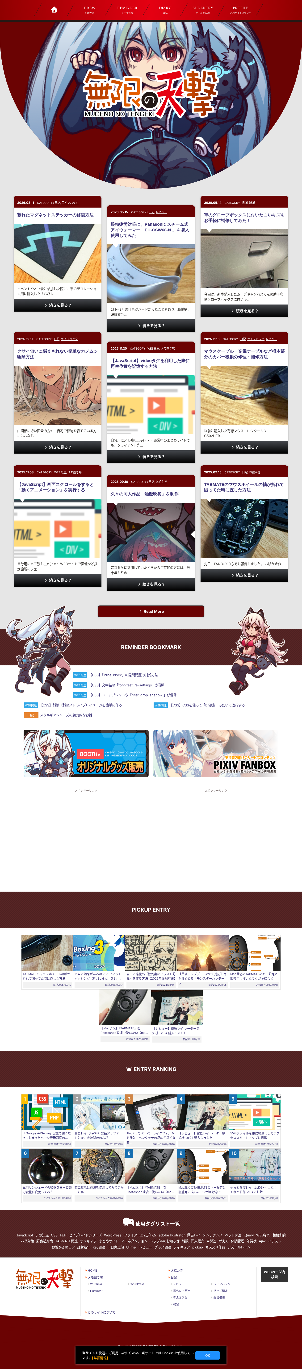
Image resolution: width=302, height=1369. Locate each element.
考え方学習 (180, 1297)
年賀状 (251, 1241)
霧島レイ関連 (181, 1291)
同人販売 (197, 1241)
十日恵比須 (115, 1247)
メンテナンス (212, 1235)
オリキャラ (88, 1241)
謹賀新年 (83, 1247)
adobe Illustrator (172, 1235)
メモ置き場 (127, 10)
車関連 (211, 1241)
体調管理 (237, 1241)
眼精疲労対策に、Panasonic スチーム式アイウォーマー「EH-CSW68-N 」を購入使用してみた (150, 230)
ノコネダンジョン (134, 1241)
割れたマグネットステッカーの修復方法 (55, 215)
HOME (92, 1270)
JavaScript (24, 1235)
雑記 (252, 203)
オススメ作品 (215, 1247)
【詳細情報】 (101, 1358)
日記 (165, 10)
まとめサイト (109, 1241)
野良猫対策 (44, 1241)
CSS (54, 1235)
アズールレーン (238, 1247)
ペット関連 (233, 1235)
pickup (197, 1247)
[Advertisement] (86, 840)
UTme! (131, 1247)
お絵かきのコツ (63, 1247)
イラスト (274, 1241)
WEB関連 (153, 348)
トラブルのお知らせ (165, 1241)
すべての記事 (202, 10)
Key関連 (99, 1247)
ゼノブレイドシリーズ (85, 1235)
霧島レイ (193, 1235)
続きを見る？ (60, 305)
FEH (63, 1235)
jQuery (249, 1235)
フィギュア (181, 1247)
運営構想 (219, 1297)
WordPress (113, 1235)
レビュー (161, 212)
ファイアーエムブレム (140, 1235)
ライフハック (70, 203)
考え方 (224, 1241)
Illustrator (96, 1291)
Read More (153, 611)
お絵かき (89, 10)
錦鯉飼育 (279, 1235)
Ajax (262, 1241)
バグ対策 (27, 1241)
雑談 (185, 1241)
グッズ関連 (163, 1247)
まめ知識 (42, 1235)
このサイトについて (240, 10)
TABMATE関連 (66, 1241)
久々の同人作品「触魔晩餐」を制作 (145, 494)
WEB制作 (263, 1235)
